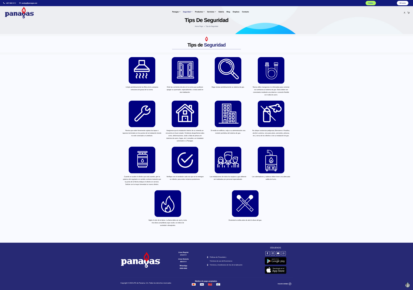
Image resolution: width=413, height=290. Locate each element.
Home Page (199, 26)
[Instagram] (273, 253)
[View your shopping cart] (408, 13)
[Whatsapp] (283, 253)
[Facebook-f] (267, 253)
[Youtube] (278, 253)
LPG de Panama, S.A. (141, 283)
